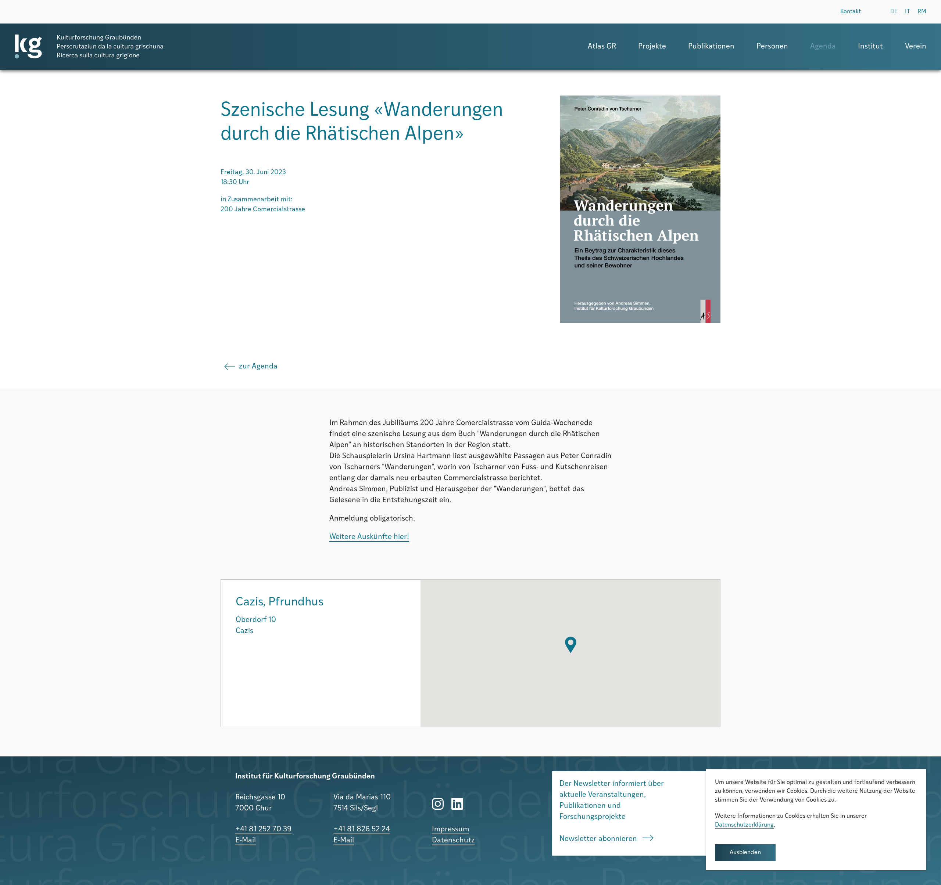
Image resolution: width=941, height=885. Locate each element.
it (907, 12)
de (894, 12)
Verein (915, 46)
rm (921, 12)
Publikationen (711, 46)
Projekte (652, 46)
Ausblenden (745, 853)
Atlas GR (602, 46)
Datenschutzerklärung (744, 825)
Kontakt (850, 12)
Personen (772, 46)
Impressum (450, 829)
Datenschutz (453, 840)
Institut (870, 46)
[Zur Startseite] (89, 47)
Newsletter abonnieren (599, 839)
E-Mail (245, 840)
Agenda (823, 46)
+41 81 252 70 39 (263, 829)
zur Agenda (258, 366)
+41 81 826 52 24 (361, 829)
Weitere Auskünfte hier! (369, 537)
